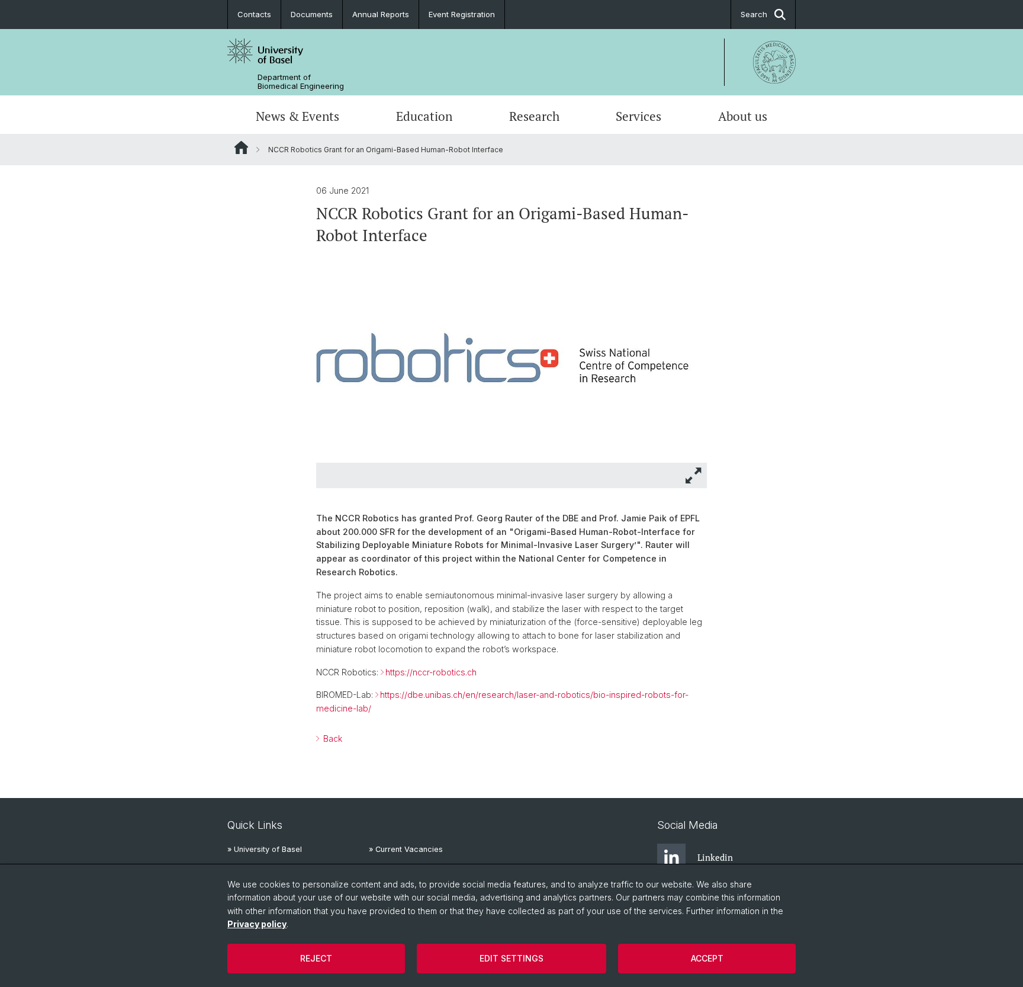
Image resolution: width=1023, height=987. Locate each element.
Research (534, 116)
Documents (312, 14)
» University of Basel (264, 849)
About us (742, 116)
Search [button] (754, 14)
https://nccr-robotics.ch (431, 672)
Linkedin (715, 857)
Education (424, 116)
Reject (316, 958)
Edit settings (511, 958)
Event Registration (462, 14)
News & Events (297, 116)
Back (331, 738)
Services (638, 116)
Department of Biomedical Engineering (301, 82)
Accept (707, 958)
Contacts (254, 14)
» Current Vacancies (406, 849)
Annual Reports (380, 14)
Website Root (241, 147)
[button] (694, 475)
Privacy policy (257, 924)
